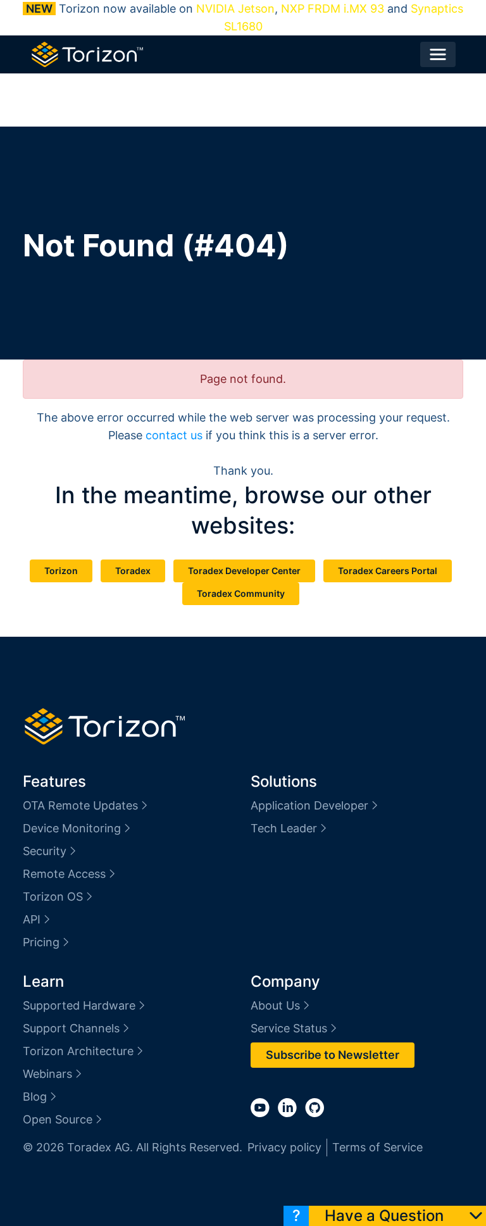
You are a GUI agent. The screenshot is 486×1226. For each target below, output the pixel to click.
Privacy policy (284, 1147)
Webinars (47, 1073)
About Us (275, 1005)
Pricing (41, 942)
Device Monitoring (72, 828)
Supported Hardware (79, 1005)
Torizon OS (53, 896)
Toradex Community (241, 593)
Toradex (133, 570)
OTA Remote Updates (80, 805)
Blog (35, 1096)
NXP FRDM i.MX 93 (332, 8)
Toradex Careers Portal (387, 570)
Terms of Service (377, 1147)
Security (44, 851)
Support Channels (71, 1028)
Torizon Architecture (78, 1051)
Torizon (61, 570)
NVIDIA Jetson (235, 8)
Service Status (289, 1028)
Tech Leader (284, 828)
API (31, 919)
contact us (174, 435)
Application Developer (309, 805)
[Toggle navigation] (438, 54)
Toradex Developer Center (244, 570)
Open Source (57, 1119)
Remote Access (64, 873)
